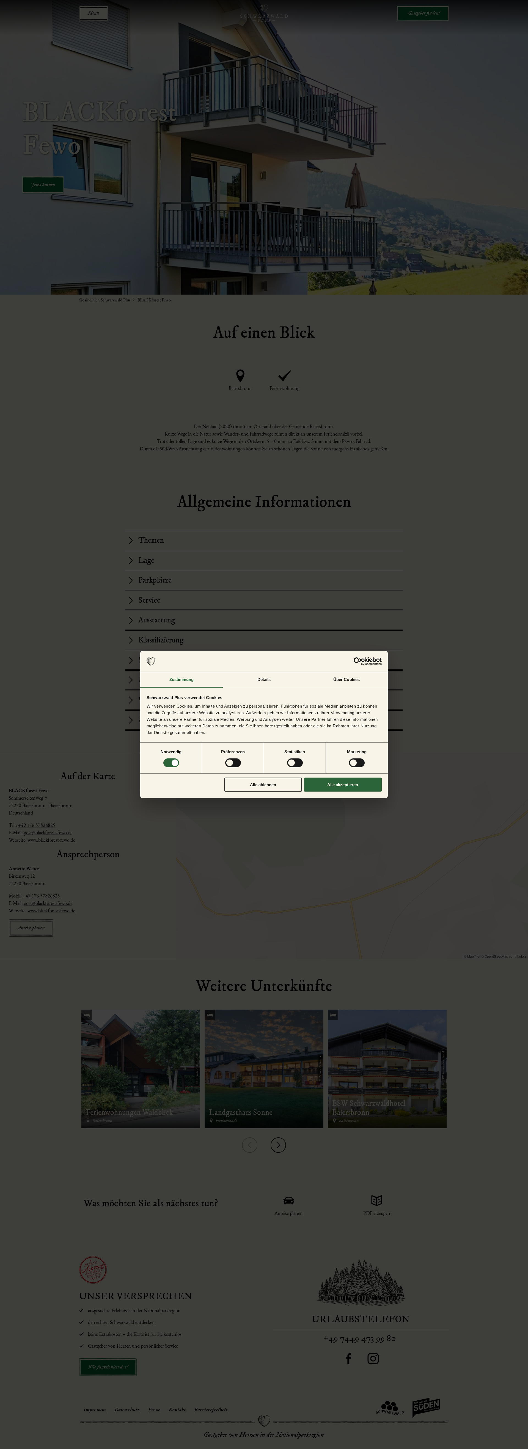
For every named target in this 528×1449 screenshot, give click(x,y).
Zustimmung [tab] (181, 679)
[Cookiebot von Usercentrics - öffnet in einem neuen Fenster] (358, 661)
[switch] (233, 762)
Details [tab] (264, 679)
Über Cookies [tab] (346, 679)
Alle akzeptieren (342, 784)
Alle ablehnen (263, 784)
